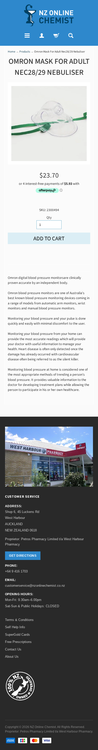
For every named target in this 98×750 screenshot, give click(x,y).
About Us (12, 656)
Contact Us (13, 649)
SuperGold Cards (17, 634)
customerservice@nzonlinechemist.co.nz (35, 585)
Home (11, 52)
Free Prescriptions (18, 642)
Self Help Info (15, 627)
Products (24, 52)
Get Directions (22, 555)
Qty (49, 217)
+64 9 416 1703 (16, 571)
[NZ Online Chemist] (49, 15)
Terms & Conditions (19, 620)
